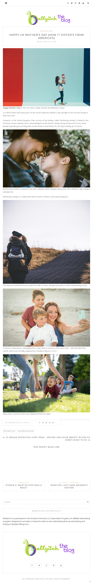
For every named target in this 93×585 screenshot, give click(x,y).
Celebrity (63, 482)
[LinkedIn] (49, 422)
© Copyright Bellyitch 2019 (36, 579)
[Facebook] (68, 3)
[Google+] (53, 422)
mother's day (10, 431)
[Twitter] (72, 3)
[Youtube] (83, 3)
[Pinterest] (79, 3)
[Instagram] (76, 3)
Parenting (46, 31)
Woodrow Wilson (26, 431)
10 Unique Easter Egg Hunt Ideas (25, 437)
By (17, 422)
